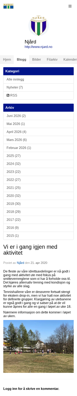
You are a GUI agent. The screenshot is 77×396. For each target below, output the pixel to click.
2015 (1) (13, 235)
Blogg (21, 59)
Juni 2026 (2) (16, 116)
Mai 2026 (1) (16, 124)
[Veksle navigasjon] (70, 6)
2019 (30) (14, 203)
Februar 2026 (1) (19, 148)
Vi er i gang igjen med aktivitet (30, 250)
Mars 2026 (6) (17, 140)
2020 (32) (14, 195)
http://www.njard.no (38, 47)
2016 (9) (13, 227)
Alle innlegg (15, 79)
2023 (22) (14, 172)
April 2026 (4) (16, 132)
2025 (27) (14, 156)
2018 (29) (14, 211)
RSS (13, 95)
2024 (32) (14, 164)
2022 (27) (14, 180)
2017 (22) (14, 219)
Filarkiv (52, 59)
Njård (20, 262)
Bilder (36, 59)
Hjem (7, 59)
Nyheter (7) (15, 87)
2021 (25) (14, 187)
